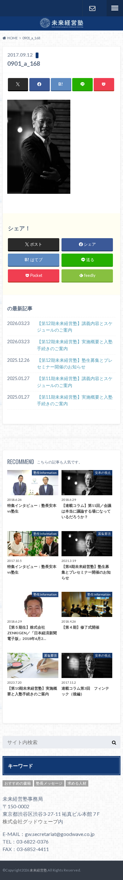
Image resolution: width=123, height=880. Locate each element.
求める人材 (76, 783)
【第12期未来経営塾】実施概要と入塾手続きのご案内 (75, 345)
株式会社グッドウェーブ (30, 821)
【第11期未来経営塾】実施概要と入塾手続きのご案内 (75, 400)
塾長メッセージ (49, 783)
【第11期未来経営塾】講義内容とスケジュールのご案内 (75, 382)
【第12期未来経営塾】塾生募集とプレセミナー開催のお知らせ (75, 363)
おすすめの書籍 (17, 783)
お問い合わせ (92, 8)
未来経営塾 (38, 870)
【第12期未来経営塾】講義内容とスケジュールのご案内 (75, 327)
